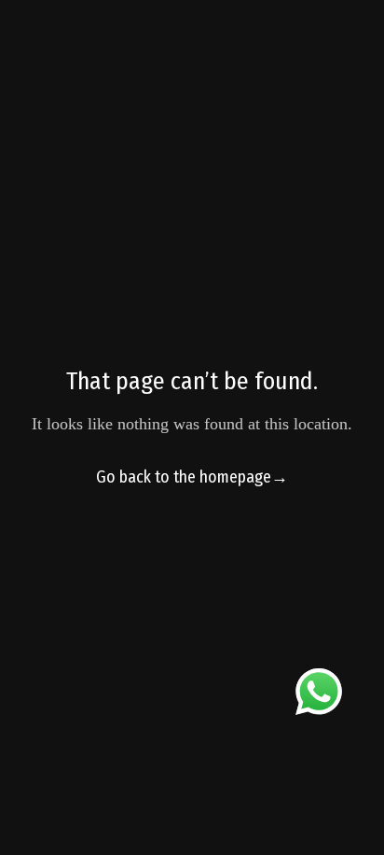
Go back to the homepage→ (192, 477)
